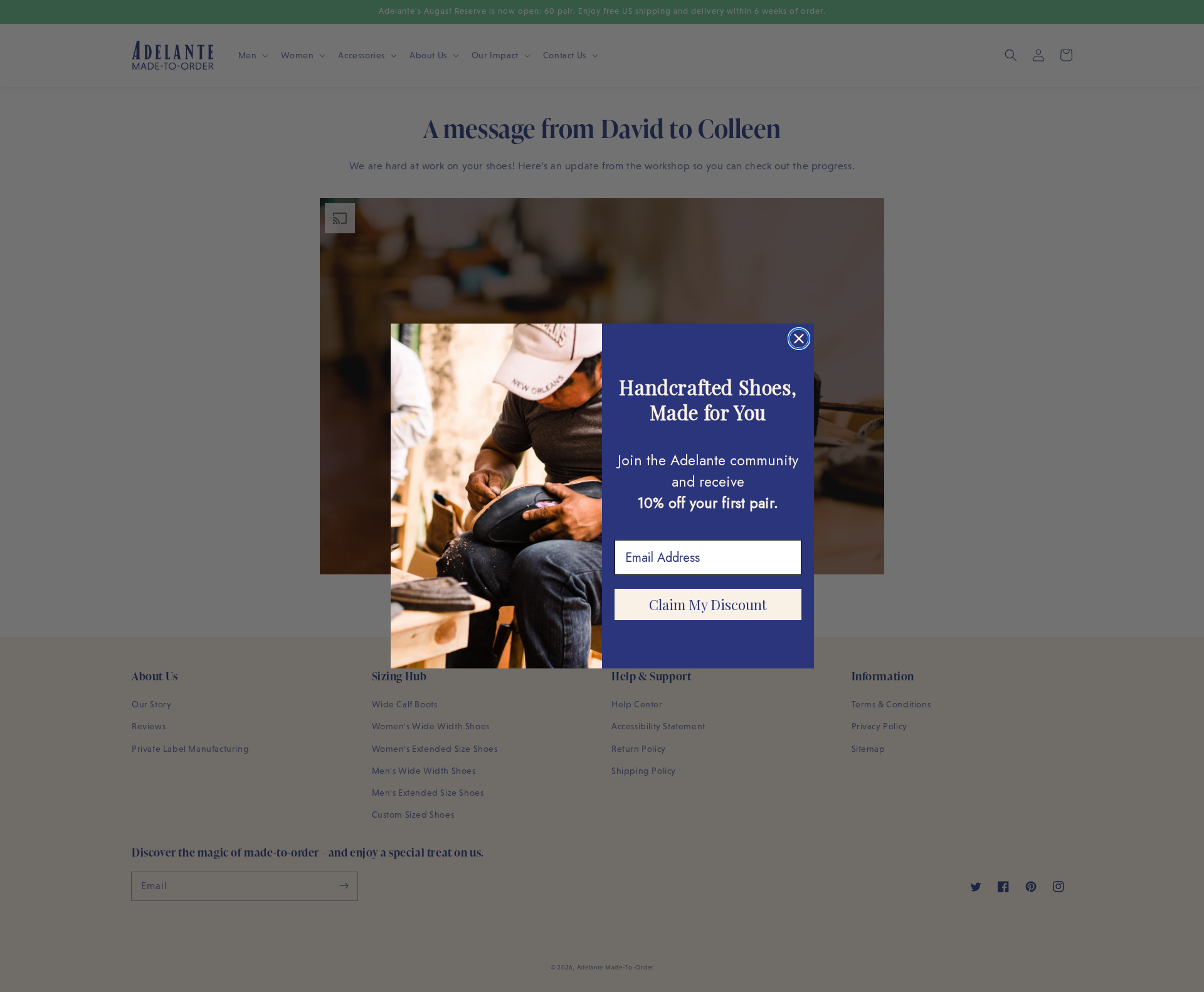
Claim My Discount (708, 604)
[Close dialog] (799, 339)
